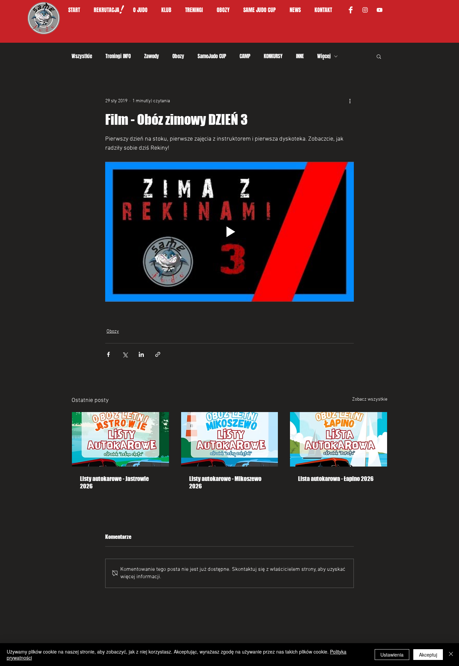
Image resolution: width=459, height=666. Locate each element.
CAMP (245, 56)
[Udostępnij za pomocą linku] (158, 354)
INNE (300, 56)
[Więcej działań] (350, 101)
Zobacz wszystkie (369, 399)
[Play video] (229, 232)
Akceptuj (428, 654)
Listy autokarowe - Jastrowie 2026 (114, 482)
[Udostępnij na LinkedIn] (141, 354)
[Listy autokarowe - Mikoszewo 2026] (229, 439)
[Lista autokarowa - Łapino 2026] (338, 439)
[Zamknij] (451, 655)
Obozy (178, 56)
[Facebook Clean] (350, 9)
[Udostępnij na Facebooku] (108, 354)
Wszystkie (82, 56)
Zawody (151, 56)
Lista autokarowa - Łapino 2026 (336, 478)
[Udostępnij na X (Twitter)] (125, 354)
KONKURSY (273, 56)
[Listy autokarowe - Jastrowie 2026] (120, 439)
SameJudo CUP (212, 56)
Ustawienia (392, 654)
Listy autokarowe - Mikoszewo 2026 (225, 482)
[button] (144, 10)
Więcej (324, 56)
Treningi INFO (118, 56)
